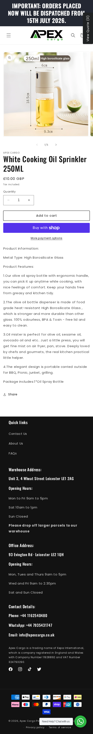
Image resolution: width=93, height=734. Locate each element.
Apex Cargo (27, 720)
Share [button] (13, 394)
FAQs (13, 453)
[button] (8, 35)
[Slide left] (37, 144)
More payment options (47, 238)
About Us (16, 443)
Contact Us (18, 434)
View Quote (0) (88, 28)
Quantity (9, 192)
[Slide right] (56, 144)
